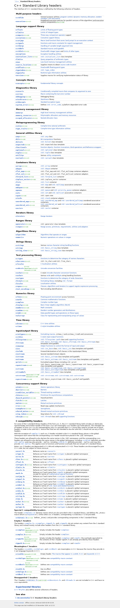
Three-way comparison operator (53, 35)
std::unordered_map (49, 200)
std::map (44, 185)
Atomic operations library (50, 387)
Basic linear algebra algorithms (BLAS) (55, 305)
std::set (44, 193)
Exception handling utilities (51, 54)
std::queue (45, 190)
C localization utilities (49, 264)
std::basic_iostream (67, 359)
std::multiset (58, 193)
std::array (45, 166)
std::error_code (54, 105)
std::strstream (47, 375)
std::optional (47, 150)
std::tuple (45, 153)
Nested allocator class (49, 118)
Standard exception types (50, 102)
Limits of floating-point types (52, 30)
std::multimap (58, 185)
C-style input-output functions (52, 337)
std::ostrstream (77, 375)
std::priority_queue (63, 190)
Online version (19, 603)
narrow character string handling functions (63, 245)
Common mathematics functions (53, 299)
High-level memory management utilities (56, 112)
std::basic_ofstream (86, 342)
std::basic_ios (64, 348)
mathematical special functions (61, 474)
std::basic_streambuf (50, 372)
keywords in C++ (93, 554)
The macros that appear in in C (67, 554)
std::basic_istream (49, 357)
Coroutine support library (50, 38)
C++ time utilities (47, 323)
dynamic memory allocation (84, 17)
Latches (44, 400)
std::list (45, 182)
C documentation (22, 598)
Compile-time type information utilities (56, 128)
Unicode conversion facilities (52, 268)
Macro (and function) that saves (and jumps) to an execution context (67, 40)
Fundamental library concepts (52, 83)
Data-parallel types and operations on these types (60, 313)
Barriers (44, 390)
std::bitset (46, 142)
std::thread (46, 416)
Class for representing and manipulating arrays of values (62, 316)
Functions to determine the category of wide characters (62, 278)
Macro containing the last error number (55, 94)
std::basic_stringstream (51, 368)
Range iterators (46, 216)
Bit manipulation (47, 139)
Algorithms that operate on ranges (54, 235)
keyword (31, 514)
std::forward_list (49, 177)
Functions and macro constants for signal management (61, 43)
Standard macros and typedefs (52, 48)
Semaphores (45, 408)
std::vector (46, 208)
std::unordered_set (49, 204)
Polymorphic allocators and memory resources (58, 115)
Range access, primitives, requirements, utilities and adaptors (64, 227)
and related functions (61, 486)
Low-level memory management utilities (56, 62)
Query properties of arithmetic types (54, 59)
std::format (67, 281)
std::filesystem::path (50, 339)
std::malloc (19, 442)
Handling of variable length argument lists (57, 46)
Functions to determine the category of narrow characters (62, 258)
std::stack (45, 198)
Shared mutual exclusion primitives (54, 411)
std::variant (46, 158)
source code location (68, 65)
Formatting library (47, 281)
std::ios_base (47, 348)
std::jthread (58, 414)
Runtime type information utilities (53, 73)
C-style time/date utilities (50, 326)
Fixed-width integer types (50, 51)
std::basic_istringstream (74, 368)
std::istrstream (62, 375)
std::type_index (48, 70)
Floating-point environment (51, 297)
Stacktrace (45, 99)
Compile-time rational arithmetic (53, 126)
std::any (44, 136)
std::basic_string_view (51, 250)
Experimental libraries (28, 587)
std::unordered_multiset (72, 204)
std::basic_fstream (49, 342)
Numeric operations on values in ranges (56, 237)
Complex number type (49, 302)
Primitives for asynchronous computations (57, 395)
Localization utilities (48, 283)
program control (66, 17)
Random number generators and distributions (58, 310)
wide (48, 275)
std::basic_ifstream (67, 342)
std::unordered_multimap (72, 200)
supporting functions (76, 339)
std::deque (45, 169)
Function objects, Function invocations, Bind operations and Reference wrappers (71, 147)
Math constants (46, 307)
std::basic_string (49, 248)
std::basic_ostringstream (52, 370)
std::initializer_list (50, 57)
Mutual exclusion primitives (51, 403)
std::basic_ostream (49, 359)
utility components (54, 155)
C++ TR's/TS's (19, 590)
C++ (17, 1)
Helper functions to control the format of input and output (62, 346)
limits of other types (71, 51)
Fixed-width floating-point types (53, 67)
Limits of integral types (49, 32)
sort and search (54, 18)
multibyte (58, 275)
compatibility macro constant (61, 558)
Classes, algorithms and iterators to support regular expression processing (69, 286)
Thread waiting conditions (50, 392)
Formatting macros (48, 334)
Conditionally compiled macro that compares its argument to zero (66, 91)
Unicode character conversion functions (62, 273)
